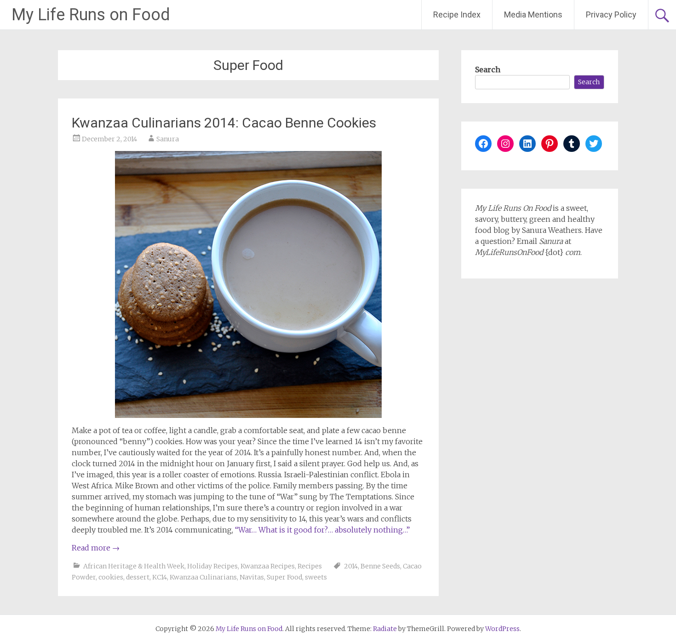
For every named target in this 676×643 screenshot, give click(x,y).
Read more (96, 547)
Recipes (310, 566)
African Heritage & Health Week (133, 566)
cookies (110, 577)
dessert (137, 577)
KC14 (159, 577)
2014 (351, 566)
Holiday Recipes (212, 566)
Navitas (252, 577)
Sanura (167, 139)
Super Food (284, 577)
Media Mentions (533, 14)
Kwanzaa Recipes (268, 566)
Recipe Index (457, 14)
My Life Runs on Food (90, 14)
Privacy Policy (611, 14)
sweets (316, 577)
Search (487, 69)
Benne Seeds (380, 566)
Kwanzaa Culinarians (203, 577)
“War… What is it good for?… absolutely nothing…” (322, 529)
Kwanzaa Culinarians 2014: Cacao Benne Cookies (224, 123)
